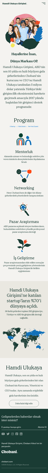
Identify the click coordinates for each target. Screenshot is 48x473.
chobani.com (7, 461)
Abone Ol (42, 427)
